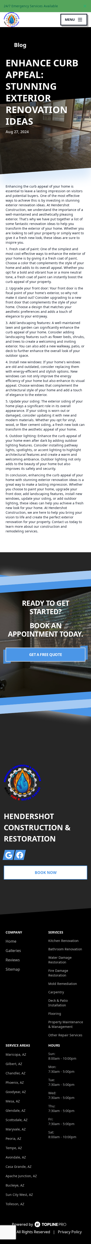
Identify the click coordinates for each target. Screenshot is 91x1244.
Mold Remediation (62, 983)
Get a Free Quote (45, 654)
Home (11, 941)
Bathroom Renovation (65, 949)
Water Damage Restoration (60, 959)
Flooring (54, 1013)
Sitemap (13, 969)
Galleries (13, 950)
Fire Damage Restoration (58, 972)
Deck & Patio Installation (58, 1002)
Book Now (45, 872)
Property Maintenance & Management (65, 1024)
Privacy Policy (70, 1231)
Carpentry (56, 992)
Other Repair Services (65, 1035)
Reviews (13, 959)
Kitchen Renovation (63, 940)
